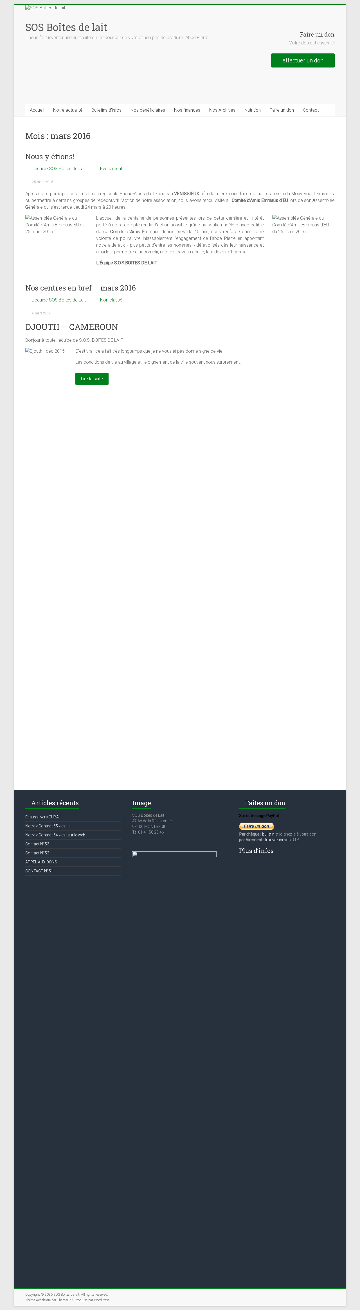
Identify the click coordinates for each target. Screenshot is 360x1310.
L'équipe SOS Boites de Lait (59, 168)
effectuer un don (302, 60)
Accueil (37, 110)
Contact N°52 (37, 853)
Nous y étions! (50, 156)
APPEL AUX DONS (41, 862)
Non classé (111, 300)
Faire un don (282, 110)
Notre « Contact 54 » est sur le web (55, 835)
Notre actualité (67, 110)
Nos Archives (222, 110)
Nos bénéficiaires (147, 110)
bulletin (268, 834)
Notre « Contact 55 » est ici (48, 826)
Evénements (112, 168)
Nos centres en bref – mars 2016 (80, 287)
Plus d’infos (256, 851)
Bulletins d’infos (106, 110)
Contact (311, 110)
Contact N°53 (37, 844)
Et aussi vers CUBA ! (42, 817)
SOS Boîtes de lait (66, 27)
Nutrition (252, 110)
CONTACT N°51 (39, 871)
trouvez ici (274, 840)
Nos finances (187, 110)
